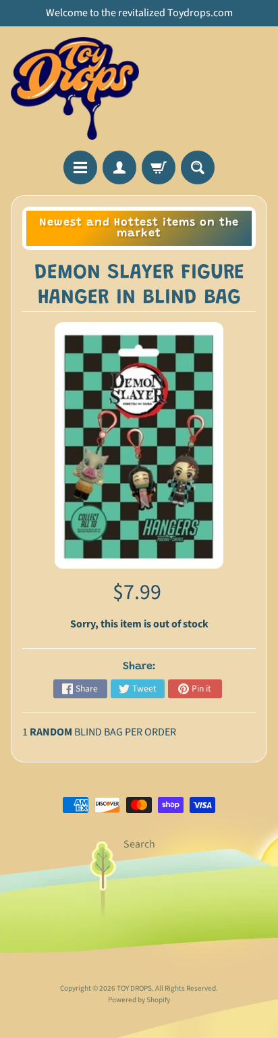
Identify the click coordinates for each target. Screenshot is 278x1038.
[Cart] (158, 167)
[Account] (119, 167)
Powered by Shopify (139, 1000)
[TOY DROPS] (75, 88)
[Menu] (80, 167)
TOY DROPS (134, 988)
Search (139, 844)
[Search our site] (198, 167)
